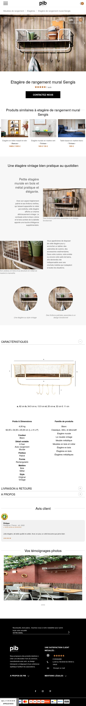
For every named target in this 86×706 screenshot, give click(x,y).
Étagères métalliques (64, 454)
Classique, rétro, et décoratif (64, 429)
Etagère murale (64, 433)
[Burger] (5, 3)
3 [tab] (46, 64)
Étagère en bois (64, 447)
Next (84, 43)
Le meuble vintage (64, 436)
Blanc (64, 426)
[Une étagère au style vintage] (25, 298)
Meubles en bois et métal (64, 443)
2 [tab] (43, 64)
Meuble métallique (64, 440)
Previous (1, 43)
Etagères (31, 10)
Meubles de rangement (13, 10)
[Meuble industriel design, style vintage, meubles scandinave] (43, 3)
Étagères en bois (64, 450)
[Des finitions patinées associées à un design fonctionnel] (61, 298)
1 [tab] (39, 64)
